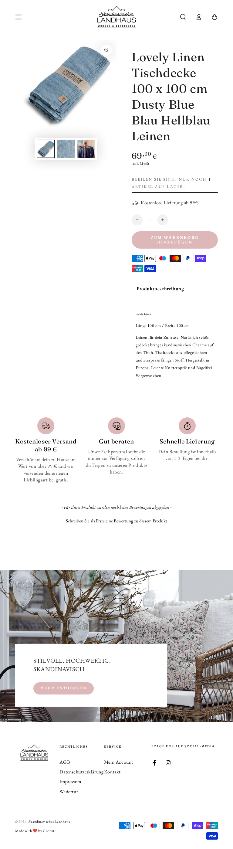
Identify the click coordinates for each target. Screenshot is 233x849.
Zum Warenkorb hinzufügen (175, 240)
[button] (183, 17)
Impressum (70, 781)
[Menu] (18, 17)
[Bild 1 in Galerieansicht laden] (46, 149)
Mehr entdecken (63, 688)
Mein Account (118, 762)
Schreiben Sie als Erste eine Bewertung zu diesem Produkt (116, 521)
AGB (64, 762)
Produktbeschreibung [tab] (160, 288)
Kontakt (112, 772)
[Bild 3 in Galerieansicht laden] (86, 149)
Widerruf (68, 791)
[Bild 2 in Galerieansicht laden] (66, 149)
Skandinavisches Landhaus (49, 821)
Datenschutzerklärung (81, 772)
